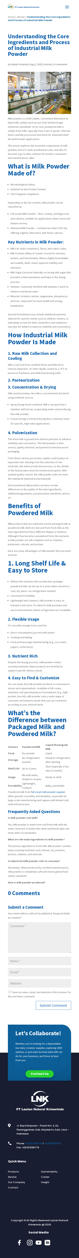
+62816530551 (52, 1143)
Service (12, 1177)
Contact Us (40, 1074)
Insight (45, 1182)
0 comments (60, 64)
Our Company (16, 1182)
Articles (21, 17)
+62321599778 (33, 1143)
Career (45, 1177)
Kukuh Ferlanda (19, 64)
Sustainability (49, 1171)
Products (13, 1171)
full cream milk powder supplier (48, 792)
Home (11, 17)
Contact (13, 1187)
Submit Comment (53, 1005)
